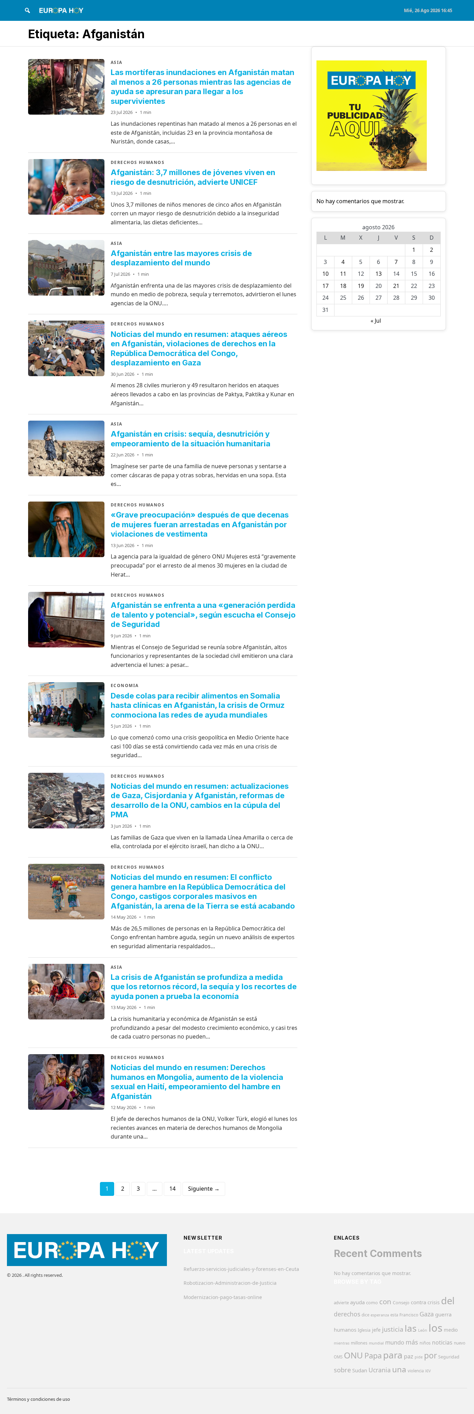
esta (394, 1314)
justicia (392, 1329)
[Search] (27, 10)
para (393, 1355)
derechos (347, 1314)
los (435, 1328)
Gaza (427, 1314)
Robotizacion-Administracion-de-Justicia (230, 1283)
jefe (376, 1329)
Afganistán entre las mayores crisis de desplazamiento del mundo (181, 258)
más (412, 1342)
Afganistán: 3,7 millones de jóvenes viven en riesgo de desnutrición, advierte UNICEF (193, 177)
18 (343, 286)
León (422, 1330)
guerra (443, 1314)
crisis (434, 1302)
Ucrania (380, 1370)
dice (365, 1314)
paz (408, 1356)
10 (325, 274)
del (448, 1300)
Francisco (408, 1315)
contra (418, 1302)
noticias (442, 1342)
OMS (338, 1356)
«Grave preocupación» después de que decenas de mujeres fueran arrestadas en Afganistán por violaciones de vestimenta (200, 524)
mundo (394, 1342)
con (385, 1301)
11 (343, 274)
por (430, 1355)
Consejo (401, 1302)
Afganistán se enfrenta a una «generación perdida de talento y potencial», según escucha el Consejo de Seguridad (203, 615)
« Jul (376, 320)
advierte (341, 1302)
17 (325, 286)
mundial (376, 1343)
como (372, 1302)
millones (359, 1343)
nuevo (459, 1343)
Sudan (359, 1370)
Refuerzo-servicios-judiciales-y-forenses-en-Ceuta (241, 1269)
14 (172, 1188)
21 (396, 286)
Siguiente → (204, 1188)
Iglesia (364, 1330)
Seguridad (448, 1357)
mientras (341, 1343)
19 (361, 286)
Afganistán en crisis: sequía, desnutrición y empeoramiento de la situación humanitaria (190, 438)
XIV (428, 1370)
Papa (373, 1355)
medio (451, 1330)
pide (419, 1357)
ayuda (357, 1302)
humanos (345, 1329)
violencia (416, 1370)
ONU (353, 1355)
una (399, 1369)
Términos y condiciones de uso (38, 1399)
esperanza (380, 1314)
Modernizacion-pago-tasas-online (223, 1297)
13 (378, 274)
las (411, 1328)
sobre (342, 1369)
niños (425, 1343)
